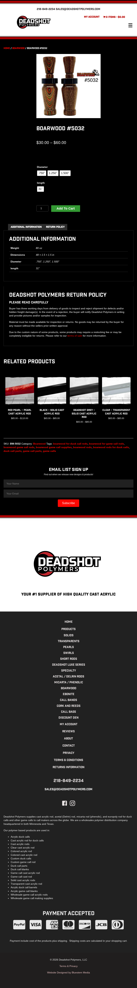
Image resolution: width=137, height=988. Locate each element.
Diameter (42, 167)
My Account (92, 17)
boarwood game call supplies (54, 447)
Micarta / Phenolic (68, 683)
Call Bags (68, 712)
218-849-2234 (46, 9)
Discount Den (68, 718)
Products (68, 629)
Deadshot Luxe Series (68, 665)
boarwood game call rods (19, 447)
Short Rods (68, 659)
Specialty (68, 671)
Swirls (68, 653)
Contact (68, 746)
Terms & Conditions (68, 760)
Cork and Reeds (68, 706)
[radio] (41, 173)
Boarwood (18, 48)
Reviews (68, 732)
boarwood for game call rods (106, 443)
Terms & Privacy (68, 966)
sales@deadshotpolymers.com (78, 9)
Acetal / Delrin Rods (68, 677)
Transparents (68, 641)
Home (7, 48)
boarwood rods (82, 447)
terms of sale (74, 335)
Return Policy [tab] (55, 227)
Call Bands (68, 700)
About (68, 739)
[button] (68, 503)
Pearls (68, 647)
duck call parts (13, 451)
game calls (49, 451)
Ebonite (68, 694)
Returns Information (68, 767)
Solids (68, 636)
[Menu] (130, 25)
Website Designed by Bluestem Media (68, 972)
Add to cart (66, 208)
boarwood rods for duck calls (111, 447)
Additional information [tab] (26, 227)
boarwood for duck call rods (70, 443)
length (41, 182)
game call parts (32, 451)
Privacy (68, 753)
